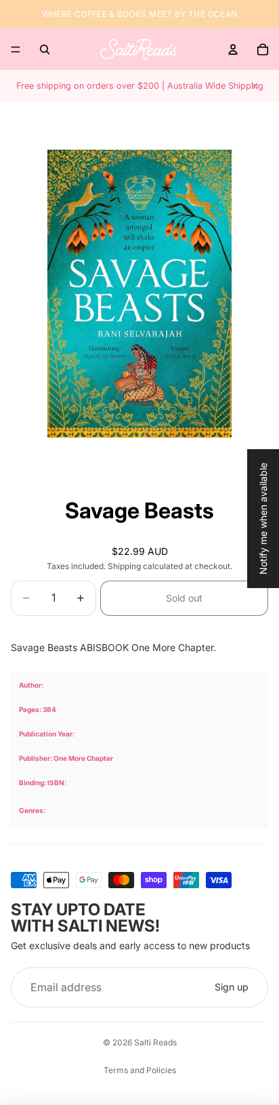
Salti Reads (155, 1042)
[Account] (233, 49)
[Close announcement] (254, 86)
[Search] (45, 49)
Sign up (232, 987)
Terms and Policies (140, 1070)
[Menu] (15, 49)
